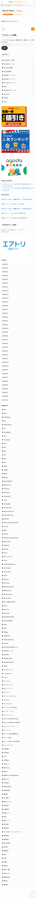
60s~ (5, 451)
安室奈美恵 (7, 790)
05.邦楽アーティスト (9, 75)
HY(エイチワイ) (8, 556)
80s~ (5, 458)
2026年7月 (5, 268)
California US (7, 485)
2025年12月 (5, 290)
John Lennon (7, 571)
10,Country (7, 94)
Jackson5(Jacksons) (9, 564)
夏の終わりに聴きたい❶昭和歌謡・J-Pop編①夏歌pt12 (16, 208)
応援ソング (7, 813)
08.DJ (5, 86)
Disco (5, 500)
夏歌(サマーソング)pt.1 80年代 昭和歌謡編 (13, 213)
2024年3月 (5, 351)
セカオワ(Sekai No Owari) (11, 718)
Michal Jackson (8, 594)
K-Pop (5, 575)
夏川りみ (6, 779)
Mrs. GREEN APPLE (9, 602)
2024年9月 (5, 332)
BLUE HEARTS (8, 481)
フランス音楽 (7, 737)
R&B (5, 628)
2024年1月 (5, 358)
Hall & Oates (7, 541)
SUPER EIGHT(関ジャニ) (11, 647)
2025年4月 (5, 313)
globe (5, 530)
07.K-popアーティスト (10, 82)
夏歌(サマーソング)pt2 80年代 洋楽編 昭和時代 (14, 218)
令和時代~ (6, 760)
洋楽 (5, 854)
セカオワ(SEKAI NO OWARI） (12, 722)
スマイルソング (8, 715)
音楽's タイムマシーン (18, 2)
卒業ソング (7, 764)
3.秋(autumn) (7, 432)
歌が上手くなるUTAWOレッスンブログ (12, 229)
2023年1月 (5, 392)
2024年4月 (5, 347)
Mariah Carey (7, 590)
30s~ (5, 436)
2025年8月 (5, 305)
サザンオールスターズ (10, 696)
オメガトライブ (8, 684)
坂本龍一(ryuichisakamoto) (11, 775)
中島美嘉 (6, 749)
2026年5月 (5, 275)
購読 (4, 48)
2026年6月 (5, 271)
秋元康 (5, 865)
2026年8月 (5, 264)
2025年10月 (5, 298)
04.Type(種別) (7, 71)
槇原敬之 (6, 850)
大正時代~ (6, 783)
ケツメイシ (7, 692)
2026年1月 (5, 287)
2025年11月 (5, 294)
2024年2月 (5, 354)
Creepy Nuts (7, 496)
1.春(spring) (7, 417)
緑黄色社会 (7, 877)
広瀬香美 (6, 809)
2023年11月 (5, 362)
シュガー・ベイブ (9, 711)
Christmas (6, 488)
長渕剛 (5, 884)
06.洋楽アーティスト (8, 14)
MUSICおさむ (5, 231)
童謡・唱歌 (7, 869)
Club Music (7, 492)
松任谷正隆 (7, 843)
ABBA (5, 466)
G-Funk (6, 526)
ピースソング (7, 730)
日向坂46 (6, 824)
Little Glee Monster (9, 586)
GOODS (6, 98)
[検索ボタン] (34, 2)
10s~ (5, 421)
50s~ (5, 447)
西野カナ (6, 881)
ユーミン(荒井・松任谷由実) (12, 741)
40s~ (5, 443)
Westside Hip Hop (9, 662)
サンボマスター (8, 703)
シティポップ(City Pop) (10, 707)
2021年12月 (5, 400)
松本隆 (5, 847)
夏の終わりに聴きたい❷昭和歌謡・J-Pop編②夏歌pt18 (16, 199)
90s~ (5, 462)
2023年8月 (5, 373)
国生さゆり (7, 767)
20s (5, 428)
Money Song (7, 598)
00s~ (5, 409)
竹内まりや (7, 873)
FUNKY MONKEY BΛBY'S (11, 522)
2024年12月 (5, 328)
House (5, 553)
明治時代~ (6, 828)
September (7, 636)
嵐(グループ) (7, 801)
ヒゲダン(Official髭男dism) (11, 734)
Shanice (6, 643)
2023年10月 (5, 366)
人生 (5, 756)
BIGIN (5, 473)
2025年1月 (5, 324)
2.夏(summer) (7, 424)
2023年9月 (5, 370)
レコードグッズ (8, 745)
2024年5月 (5, 343)
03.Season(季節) (8, 67)
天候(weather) (7, 786)
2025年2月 (5, 321)
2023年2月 (5, 388)
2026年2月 (5, 283)
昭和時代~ (6, 835)
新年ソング (7, 820)
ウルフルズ (7, 681)
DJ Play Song (7, 507)
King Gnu (6, 579)
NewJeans (7, 613)
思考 (5, 816)
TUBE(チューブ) (8, 651)
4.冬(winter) (7, 439)
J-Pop (5, 560)
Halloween (6, 545)
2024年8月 (5, 336)
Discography (7, 504)
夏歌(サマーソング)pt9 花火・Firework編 (12, 204)
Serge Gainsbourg (9, 639)
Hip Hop (6, 549)
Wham (5, 666)
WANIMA (6, 654)
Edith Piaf (6, 519)
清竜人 (5, 862)
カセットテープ (8, 688)
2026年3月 (5, 279)
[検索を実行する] (33, 29)
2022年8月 (5, 396)
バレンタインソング (9, 726)
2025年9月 (5, 302)
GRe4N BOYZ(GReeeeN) (11, 538)
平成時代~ (6, 805)
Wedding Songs (8, 658)
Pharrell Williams (8, 620)
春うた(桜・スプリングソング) (12, 832)
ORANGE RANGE (9, 617)
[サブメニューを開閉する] (32, 60)
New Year (6, 609)
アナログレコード (9, 669)
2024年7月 (5, 339)
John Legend (7, 568)
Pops (5, 624)
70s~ (5, 455)
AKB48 (6, 470)
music (5, 101)
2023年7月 (5, 377)
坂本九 (5, 771)
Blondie (6, 477)
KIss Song (6, 583)
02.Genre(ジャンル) (9, 64)
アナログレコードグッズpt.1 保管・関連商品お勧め (15, 184)
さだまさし (7, 700)
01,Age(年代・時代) (9, 60)
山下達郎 (6, 798)
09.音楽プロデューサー (10, 90)
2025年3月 (5, 317)
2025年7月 (5, 309)
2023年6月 (5, 381)
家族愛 (5, 794)
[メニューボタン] (2, 2)
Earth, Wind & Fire (9, 515)
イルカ (5, 677)
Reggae (6, 632)
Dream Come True (9, 511)
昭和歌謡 (6, 839)
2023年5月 (5, 385)
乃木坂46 (6, 752)
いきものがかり (8, 673)
